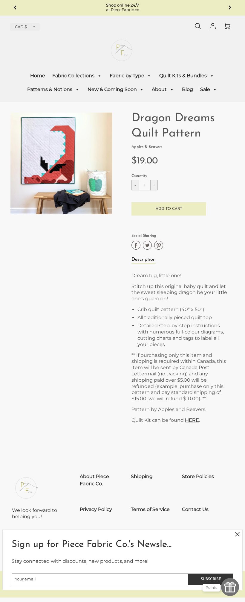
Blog (187, 89)
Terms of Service (150, 509)
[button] (168, 209)
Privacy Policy (96, 509)
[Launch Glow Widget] (230, 587)
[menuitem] (37, 76)
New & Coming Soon (113, 89)
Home (37, 75)
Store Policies (198, 476)
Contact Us (195, 509)
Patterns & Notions (50, 89)
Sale (205, 89)
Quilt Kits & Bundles (183, 75)
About (160, 89)
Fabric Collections (74, 75)
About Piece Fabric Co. (94, 480)
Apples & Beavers (146, 147)
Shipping (142, 476)
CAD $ (21, 27)
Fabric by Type (128, 75)
